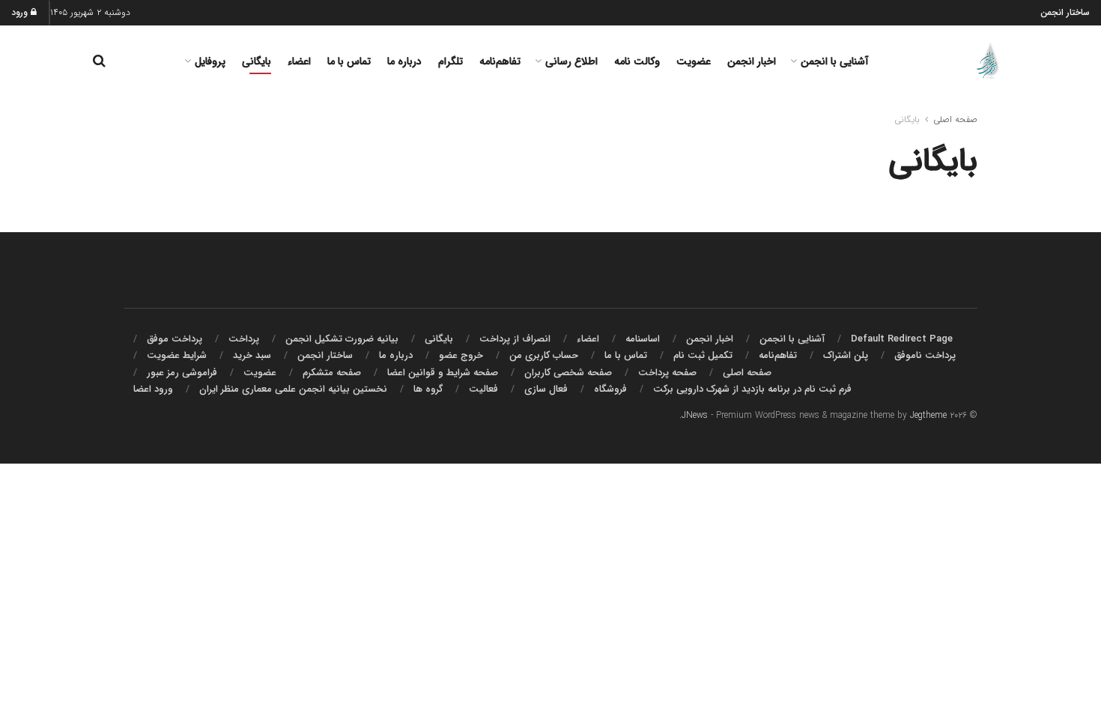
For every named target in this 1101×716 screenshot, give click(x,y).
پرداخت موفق (174, 339)
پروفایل (210, 61)
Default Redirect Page (902, 339)
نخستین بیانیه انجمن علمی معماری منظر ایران (293, 389)
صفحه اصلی (955, 119)
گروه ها (428, 389)
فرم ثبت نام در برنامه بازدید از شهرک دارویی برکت (752, 389)
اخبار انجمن (751, 61)
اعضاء (299, 61)
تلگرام (450, 61)
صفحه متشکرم (332, 372)
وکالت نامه (637, 61)
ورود (21, 12)
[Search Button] (99, 61)
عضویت (693, 61)
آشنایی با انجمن (835, 61)
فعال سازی (546, 389)
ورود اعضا (153, 389)
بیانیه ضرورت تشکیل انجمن (341, 339)
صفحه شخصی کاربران (568, 372)
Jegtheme (928, 415)
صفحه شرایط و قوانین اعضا (442, 372)
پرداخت (243, 339)
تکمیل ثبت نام (703, 355)
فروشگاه (610, 389)
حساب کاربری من (543, 355)
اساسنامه (642, 339)
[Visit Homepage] (990, 61)
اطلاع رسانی (571, 61)
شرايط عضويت (177, 355)
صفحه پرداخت (667, 372)
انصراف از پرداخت (514, 339)
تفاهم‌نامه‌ (500, 61)
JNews (695, 415)
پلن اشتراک (845, 355)
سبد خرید (252, 355)
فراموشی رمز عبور (182, 372)
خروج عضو (461, 355)
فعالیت (483, 389)
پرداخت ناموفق (925, 355)
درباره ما (404, 61)
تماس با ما (349, 61)
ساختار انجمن (1065, 12)
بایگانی (256, 61)
